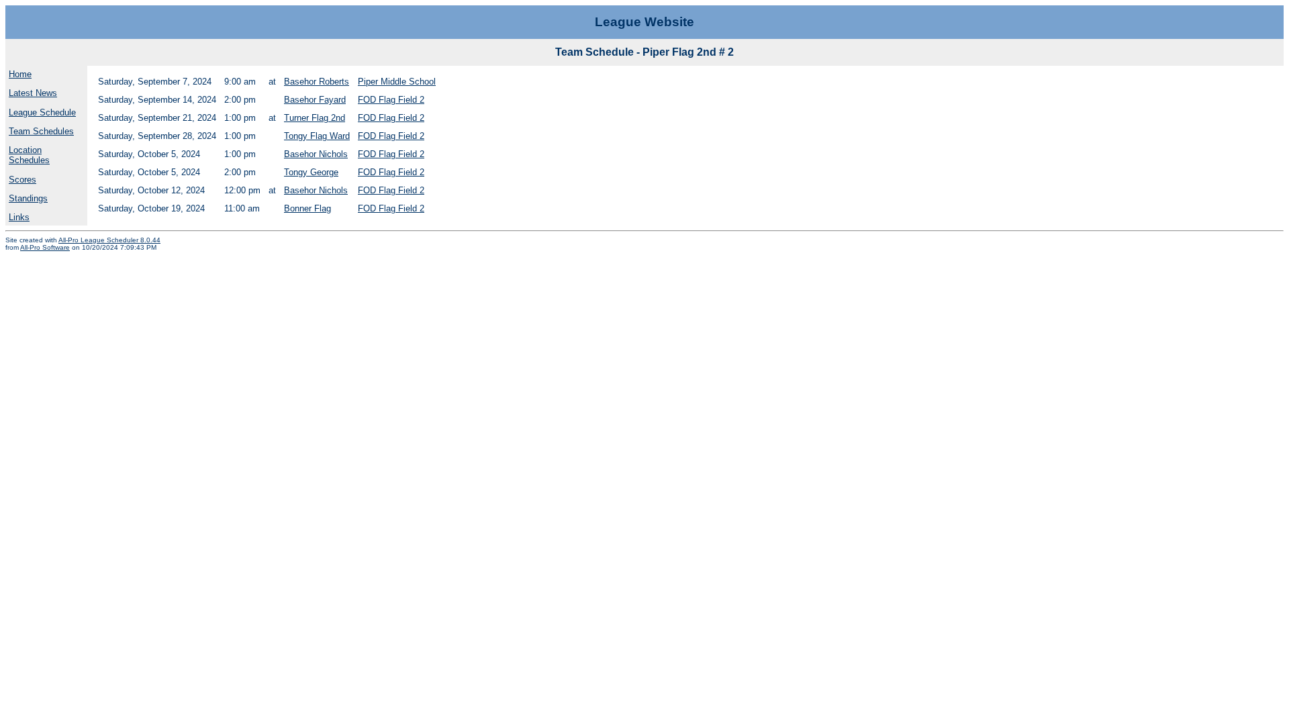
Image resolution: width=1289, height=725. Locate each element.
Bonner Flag (307, 208)
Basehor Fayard (315, 100)
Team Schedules (41, 131)
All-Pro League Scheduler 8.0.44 (109, 240)
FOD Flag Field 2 (391, 100)
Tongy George (311, 172)
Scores (22, 180)
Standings (28, 198)
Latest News (33, 93)
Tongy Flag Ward (317, 136)
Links (19, 217)
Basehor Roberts (316, 82)
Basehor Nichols (316, 154)
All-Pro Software (45, 247)
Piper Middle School (397, 82)
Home (20, 74)
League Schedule (42, 112)
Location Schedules (29, 155)
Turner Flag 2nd (314, 118)
